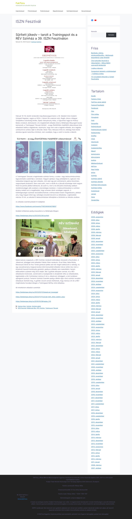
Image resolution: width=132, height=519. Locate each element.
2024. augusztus (97, 290)
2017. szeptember (97, 404)
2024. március (96, 306)
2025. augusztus (97, 254)
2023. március (96, 339)
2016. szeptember (97, 416)
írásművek (95, 142)
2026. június (95, 223)
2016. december (97, 413)
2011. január (95, 462)
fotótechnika (95, 133)
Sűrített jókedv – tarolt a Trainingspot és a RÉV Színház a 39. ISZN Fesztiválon (46, 36)
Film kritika (95, 114)
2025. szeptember (97, 251)
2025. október (96, 248)
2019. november (97, 376)
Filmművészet (32, 11)
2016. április (95, 419)
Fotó (92, 120)
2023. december (97, 315)
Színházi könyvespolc (98, 185)
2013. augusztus (97, 447)
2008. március (96, 465)
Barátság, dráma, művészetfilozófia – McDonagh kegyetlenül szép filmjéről (102, 55)
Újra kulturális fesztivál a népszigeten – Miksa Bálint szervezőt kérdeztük (100, 63)
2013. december (97, 441)
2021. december (97, 361)
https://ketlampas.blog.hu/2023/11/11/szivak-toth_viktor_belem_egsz (40, 297)
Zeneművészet (86, 11)
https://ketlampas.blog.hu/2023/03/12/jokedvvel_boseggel (37, 292)
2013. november (97, 444)
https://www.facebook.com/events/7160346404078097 (36, 206)
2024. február (96, 309)
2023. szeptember (97, 324)
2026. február (96, 235)
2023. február (96, 342)
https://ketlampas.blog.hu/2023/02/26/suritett (32, 216)
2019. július (95, 385)
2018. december (97, 391)
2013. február (96, 450)
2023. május (95, 333)
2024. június (95, 297)
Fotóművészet (44, 11)
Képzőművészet (58, 11)
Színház (28, 306)
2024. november (97, 281)
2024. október (96, 284)
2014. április (95, 434)
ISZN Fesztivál (22, 308)
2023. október (96, 321)
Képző (93, 151)
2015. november (97, 425)
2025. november (97, 244)
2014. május (95, 431)
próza (93, 172)
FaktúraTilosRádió (97, 105)
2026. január (95, 238)
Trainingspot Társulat (51, 308)
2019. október (96, 379)
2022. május (95, 352)
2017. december (97, 398)
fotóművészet (96, 126)
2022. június (95, 349)
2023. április (95, 336)
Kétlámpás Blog (31, 308)
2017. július (95, 407)
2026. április (95, 229)
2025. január (95, 275)
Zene (93, 197)
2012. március (96, 459)
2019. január (95, 388)
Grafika (93, 136)
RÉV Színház (41, 308)
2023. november (97, 318)
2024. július (95, 293)
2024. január (95, 312)
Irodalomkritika (96, 148)
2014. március (96, 437)
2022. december (97, 346)
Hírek (93, 139)
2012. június (95, 453)
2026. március (96, 232)
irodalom (94, 145)
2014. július (95, 428)
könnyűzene (95, 157)
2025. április (95, 266)
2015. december (97, 422)
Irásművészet (20, 11)
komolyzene (95, 154)
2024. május (95, 300)
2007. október (96, 468)
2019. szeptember (97, 382)
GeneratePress (22, 499)
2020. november (97, 367)
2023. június (95, 330)
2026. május (95, 226)
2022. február (96, 355)
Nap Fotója (95, 169)
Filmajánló (94, 117)
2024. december (97, 278)
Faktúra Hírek (22, 306)
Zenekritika (95, 200)
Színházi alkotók (97, 182)
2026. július (95, 220)
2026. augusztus (97, 217)
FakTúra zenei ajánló (98, 102)
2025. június (95, 260)
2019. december (97, 373)
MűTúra (94, 166)
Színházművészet (72, 11)
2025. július (95, 257)
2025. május (95, 263)
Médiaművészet (97, 163)
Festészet (94, 108)
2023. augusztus (97, 327)
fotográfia (94, 123)
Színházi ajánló (36, 306)
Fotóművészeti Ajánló (99, 130)
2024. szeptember (97, 287)
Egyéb (93, 96)
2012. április (95, 456)
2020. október (96, 370)
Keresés (94, 31)
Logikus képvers (97, 68)
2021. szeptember (97, 364)
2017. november (97, 401)
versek (93, 194)
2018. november (97, 395)
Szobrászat (95, 191)
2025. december (97, 241)
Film (92, 111)
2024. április (95, 303)
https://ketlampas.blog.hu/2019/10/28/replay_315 (33, 301)
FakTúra (20, 3)
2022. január (95, 358)
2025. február (96, 272)
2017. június (95, 410)
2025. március (96, 269)
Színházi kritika (96, 188)
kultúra (93, 160)
